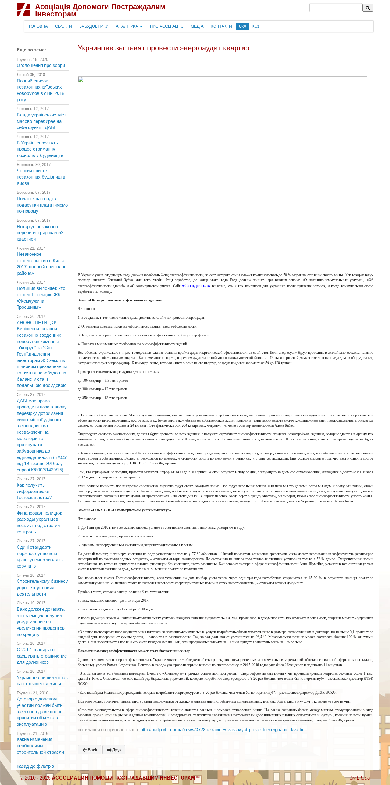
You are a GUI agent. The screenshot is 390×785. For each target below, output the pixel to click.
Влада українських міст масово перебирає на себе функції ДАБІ (41, 121)
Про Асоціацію (166, 26)
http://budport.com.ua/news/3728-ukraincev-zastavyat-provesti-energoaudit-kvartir (221, 729)
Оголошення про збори (41, 65)
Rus (255, 26)
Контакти (221, 26)
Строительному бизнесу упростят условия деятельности (42, 587)
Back (92, 749)
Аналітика (128, 26)
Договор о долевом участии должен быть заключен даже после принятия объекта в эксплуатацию (39, 711)
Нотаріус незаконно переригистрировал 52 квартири (40, 232)
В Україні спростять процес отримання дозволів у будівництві (40, 149)
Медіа (197, 26)
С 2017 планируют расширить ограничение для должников (42, 656)
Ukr (242, 26)
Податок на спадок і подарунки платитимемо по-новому (42, 205)
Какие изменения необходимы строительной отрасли (40, 745)
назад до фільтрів (35, 766)
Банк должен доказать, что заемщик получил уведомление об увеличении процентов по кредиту (41, 622)
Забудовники (93, 26)
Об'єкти (63, 26)
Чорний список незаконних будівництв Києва (41, 177)
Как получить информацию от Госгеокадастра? (34, 491)
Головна (38, 26)
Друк (116, 749)
